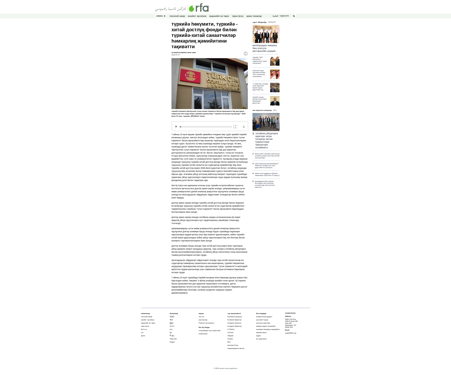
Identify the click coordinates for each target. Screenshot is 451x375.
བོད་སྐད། (172, 336)
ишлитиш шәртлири (263, 323)
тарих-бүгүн (237, 16)
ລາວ (171, 329)
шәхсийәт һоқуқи (262, 320)
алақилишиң (203, 334)
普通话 (172, 317)
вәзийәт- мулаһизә (197, 16)
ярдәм (258, 336)
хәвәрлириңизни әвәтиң (235, 348)
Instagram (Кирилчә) (234, 326)
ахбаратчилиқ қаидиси (264, 317)
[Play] (177, 127)
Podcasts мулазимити (206, 323)
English (172, 342)
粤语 (171, 320)
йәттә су (144, 329)
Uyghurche (284, 16)
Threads (230, 339)
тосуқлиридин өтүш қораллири (209, 330)
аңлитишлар (203, 320)
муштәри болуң (232, 345)
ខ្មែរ (171, 332)
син (142, 332)
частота (201, 317)
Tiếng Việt (173, 339)
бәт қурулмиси (261, 339)
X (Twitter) (230, 329)
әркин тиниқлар (254, 16)
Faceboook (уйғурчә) (234, 317)
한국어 (172, 326)
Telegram (230, 336)
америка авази (261, 332)
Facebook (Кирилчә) (234, 320)
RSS (229, 342)
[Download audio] (243, 126)
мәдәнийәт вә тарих (219, 16)
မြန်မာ (172, 323)
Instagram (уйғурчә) (234, 323)
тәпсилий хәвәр (177, 16)
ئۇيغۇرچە (275, 16)
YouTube (230, 332)
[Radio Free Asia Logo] (182, 7)
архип (143, 336)
